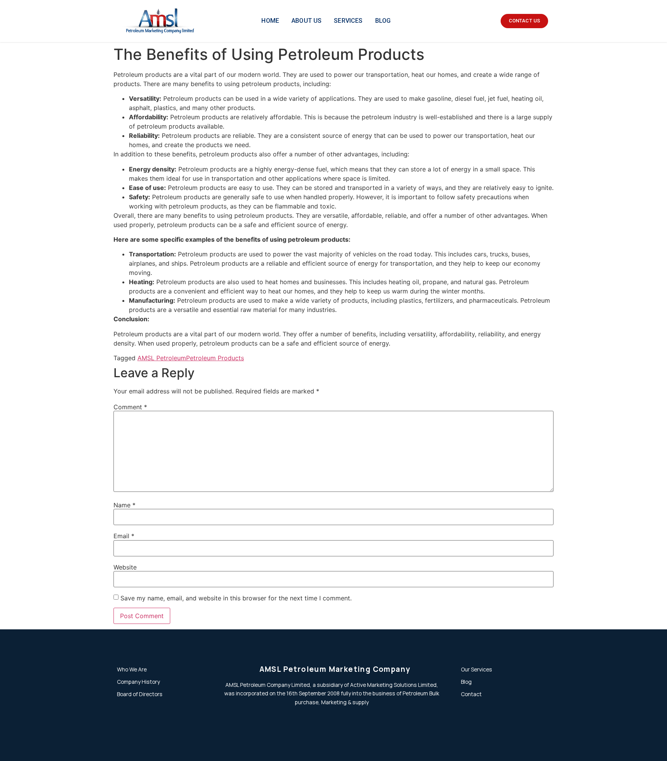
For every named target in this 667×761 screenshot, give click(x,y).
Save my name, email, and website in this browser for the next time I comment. (236, 598)
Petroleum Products (215, 358)
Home (270, 20)
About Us (306, 20)
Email (123, 536)
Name (124, 505)
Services (348, 20)
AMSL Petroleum (161, 358)
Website (125, 567)
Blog (383, 20)
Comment (130, 407)
